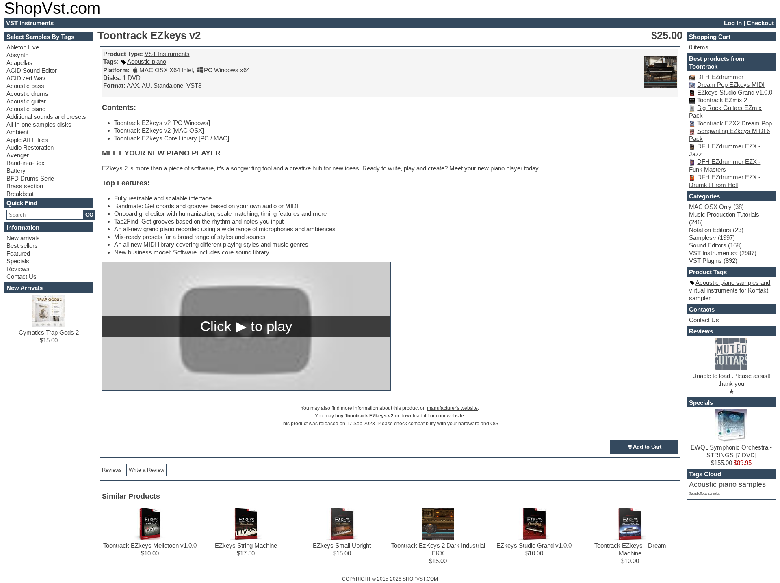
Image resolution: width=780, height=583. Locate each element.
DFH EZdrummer (720, 76)
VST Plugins (705, 260)
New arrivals (23, 237)
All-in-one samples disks (39, 124)
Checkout (760, 22)
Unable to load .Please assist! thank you (731, 379)
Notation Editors (710, 229)
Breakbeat (20, 193)
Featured (18, 253)
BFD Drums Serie (30, 178)
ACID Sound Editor (31, 70)
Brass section (24, 186)
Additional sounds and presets (46, 116)
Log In (733, 22)
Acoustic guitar (26, 101)
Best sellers (22, 245)
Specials (17, 261)
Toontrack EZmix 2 (722, 100)
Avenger (17, 155)
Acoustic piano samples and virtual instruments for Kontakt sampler (729, 290)
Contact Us (21, 276)
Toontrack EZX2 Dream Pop (734, 123)
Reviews (18, 268)
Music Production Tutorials (724, 214)
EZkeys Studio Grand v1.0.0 (734, 92)
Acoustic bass (25, 85)
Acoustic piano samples (727, 484)
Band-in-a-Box (25, 162)
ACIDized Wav (26, 78)
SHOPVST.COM (420, 579)
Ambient (17, 132)
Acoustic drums (27, 93)
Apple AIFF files (27, 139)
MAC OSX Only (710, 206)
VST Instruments (167, 53)
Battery (16, 170)
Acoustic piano (26, 108)
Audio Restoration (30, 147)
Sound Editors (707, 245)
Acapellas (19, 62)
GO (89, 215)
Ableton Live (22, 47)
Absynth (17, 55)
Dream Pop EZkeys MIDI (731, 84)
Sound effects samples (704, 493)
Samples (701, 237)
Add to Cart (647, 447)
